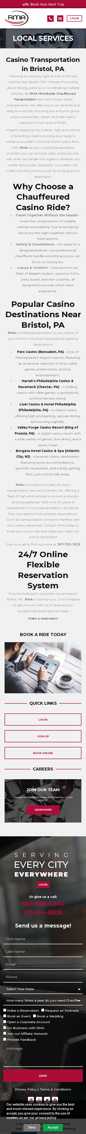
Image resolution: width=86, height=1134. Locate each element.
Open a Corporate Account (28, 1022)
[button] (60, 18)
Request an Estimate (62, 1010)
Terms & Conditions (55, 1089)
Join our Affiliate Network (27, 1033)
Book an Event (19, 1016)
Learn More (43, 809)
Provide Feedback (21, 1039)
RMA (24, 147)
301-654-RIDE (43, 912)
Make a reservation (43, 618)
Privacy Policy (26, 1089)
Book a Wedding (50, 1016)
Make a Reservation (23, 1010)
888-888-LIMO (43, 903)
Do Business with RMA (25, 1028)
